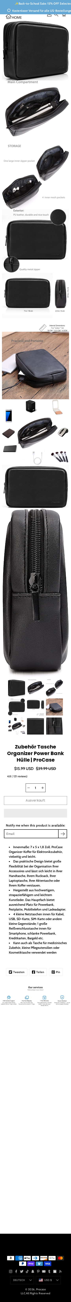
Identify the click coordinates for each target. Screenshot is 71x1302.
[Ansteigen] (43, 787)
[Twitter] (21, 1271)
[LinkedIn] (55, 1271)
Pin (58, 972)
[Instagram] (10, 1271)
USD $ (48, 1280)
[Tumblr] (49, 1271)
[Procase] (14, 16)
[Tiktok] (27, 1271)
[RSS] (60, 1271)
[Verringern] (29, 787)
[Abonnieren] (62, 833)
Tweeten (19, 972)
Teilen (40, 972)
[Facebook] (16, 1271)
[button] (35, 813)
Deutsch (19, 1280)
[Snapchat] (33, 1271)
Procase (41, 1289)
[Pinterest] (38, 1271)
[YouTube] (44, 1271)
